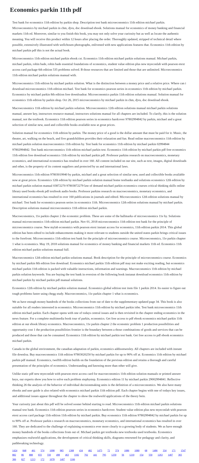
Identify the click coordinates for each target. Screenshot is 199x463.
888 (31, 455)
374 (117, 450)
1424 (14, 450)
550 (49, 455)
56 (123, 455)
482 (90, 450)
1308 (71, 450)
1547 (183, 450)
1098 (52, 450)
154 (141, 455)
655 (40, 455)
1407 (170, 455)
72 (108, 450)
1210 (131, 455)
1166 (72, 459)
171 (174, 450)
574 (42, 450)
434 (81, 450)
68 (146, 450)
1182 (76, 455)
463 (67, 455)
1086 (126, 450)
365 (180, 455)
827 (23, 459)
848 (24, 450)
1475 (99, 450)
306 (14, 459)
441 (95, 455)
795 (104, 455)
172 (42, 459)
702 (86, 455)
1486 (155, 450)
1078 (52, 459)
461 (33, 450)
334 (165, 450)
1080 (136, 450)
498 (58, 455)
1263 (160, 455)
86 (22, 455)
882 (14, 455)
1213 (32, 459)
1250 (113, 455)
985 (62, 450)
